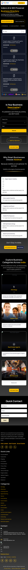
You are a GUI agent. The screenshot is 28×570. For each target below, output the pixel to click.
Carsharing (3, 468)
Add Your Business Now (7, 21)
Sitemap (23, 568)
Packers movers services (6, 519)
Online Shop (3, 516)
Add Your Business (15, 140)
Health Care (3, 505)
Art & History (3, 461)
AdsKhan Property (4, 475)
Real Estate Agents (5, 521)
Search (23, 31)
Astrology (3, 486)
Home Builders (4, 507)
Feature (2, 496)
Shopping (3, 459)
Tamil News (3, 477)
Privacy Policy (4, 466)
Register (15, 3)
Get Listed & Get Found (10, 247)
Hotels (2, 510)
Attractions (3, 489)
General (2, 503)
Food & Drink (3, 456)
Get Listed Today (14, 147)
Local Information (4, 514)
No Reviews (13, 45)
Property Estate (4, 473)
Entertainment (4, 463)
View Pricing (20, 247)
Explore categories (19, 21)
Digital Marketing (4, 493)
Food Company (4, 500)
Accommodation (4, 454)
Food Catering (4, 498)
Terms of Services (4, 470)
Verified (15, 50)
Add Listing (21, 2)
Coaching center (4, 491)
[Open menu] (26, 3)
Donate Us (3, 480)
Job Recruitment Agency (6, 512)
